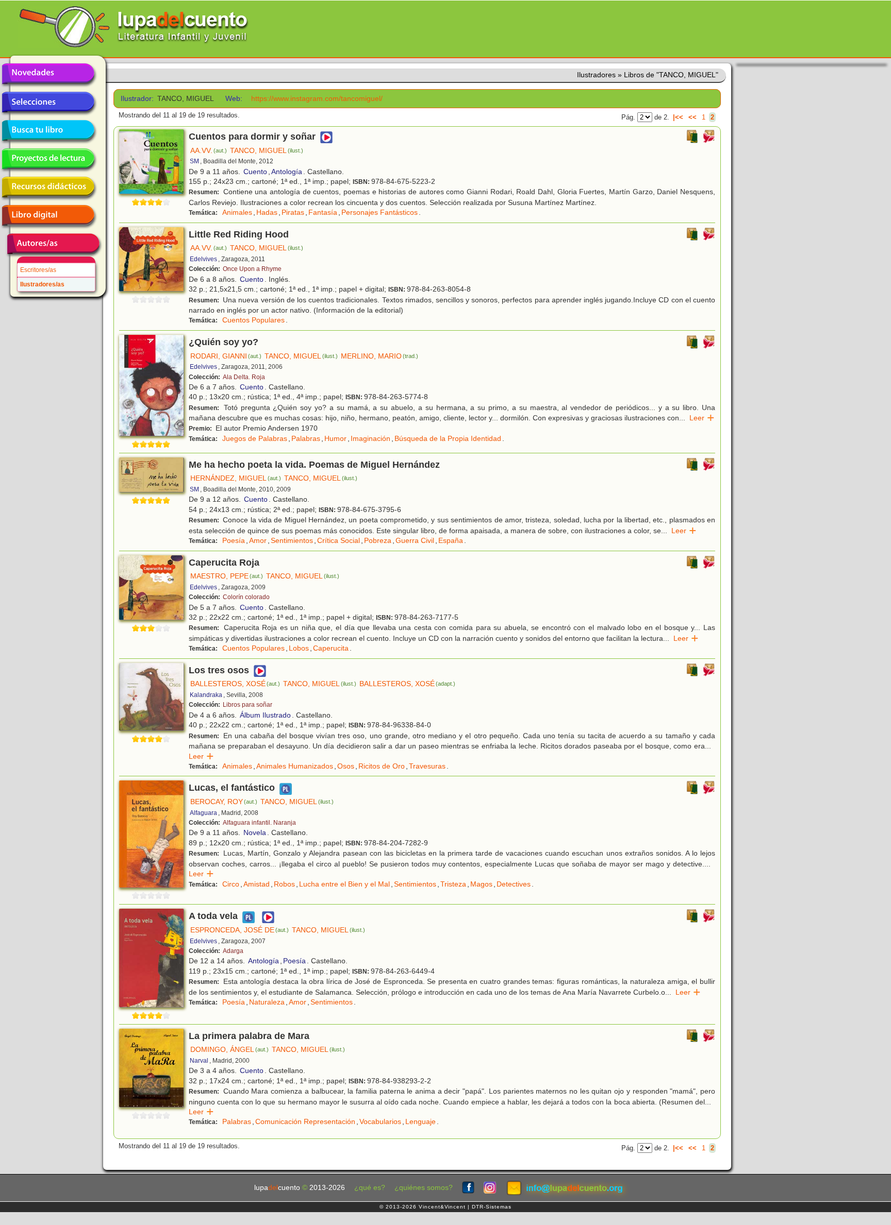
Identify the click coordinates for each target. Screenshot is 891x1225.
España (450, 540)
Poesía (233, 540)
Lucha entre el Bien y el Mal (344, 884)
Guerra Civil (414, 540)
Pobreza (377, 540)
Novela (254, 832)
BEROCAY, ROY (223, 801)
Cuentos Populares (253, 320)
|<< (678, 117)
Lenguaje (420, 1121)
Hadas (266, 212)
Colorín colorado (246, 597)
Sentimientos (292, 540)
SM (194, 161)
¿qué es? (369, 1188)
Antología (286, 171)
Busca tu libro (48, 130)
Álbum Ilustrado (265, 715)
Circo (230, 884)
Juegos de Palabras (254, 438)
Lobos (299, 648)
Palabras (305, 438)
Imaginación (370, 438)
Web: (233, 99)
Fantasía (322, 212)
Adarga (233, 951)
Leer (702, 418)
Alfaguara (203, 812)
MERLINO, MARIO (379, 356)
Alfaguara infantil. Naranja (259, 822)
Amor (258, 540)
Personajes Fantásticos (379, 212)
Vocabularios (380, 1121)
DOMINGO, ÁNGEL (229, 1049)
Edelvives (203, 259)
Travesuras (427, 766)
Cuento (255, 171)
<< (692, 117)
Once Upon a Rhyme (252, 269)
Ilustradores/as (42, 284)
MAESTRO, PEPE (226, 576)
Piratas (293, 212)
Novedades (48, 73)
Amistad (256, 884)
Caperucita (331, 648)
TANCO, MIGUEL (266, 150)
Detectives (514, 884)
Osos (345, 766)
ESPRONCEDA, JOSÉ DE (239, 930)
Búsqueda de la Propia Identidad (447, 438)
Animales (237, 212)
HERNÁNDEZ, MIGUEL (235, 478)
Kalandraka (206, 695)
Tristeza (453, 884)
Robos (284, 884)
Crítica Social (338, 540)
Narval (199, 1060)
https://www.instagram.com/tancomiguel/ (317, 99)
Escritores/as (38, 270)
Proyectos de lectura (48, 158)
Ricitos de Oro (381, 766)
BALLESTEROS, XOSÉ (235, 683)
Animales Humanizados (294, 766)
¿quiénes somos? (423, 1188)
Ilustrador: (135, 99)
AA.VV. (208, 150)
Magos (481, 884)
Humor (335, 438)
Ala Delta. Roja (244, 377)
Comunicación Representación (305, 1121)
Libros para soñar (247, 704)
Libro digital (48, 215)
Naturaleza (267, 1002)
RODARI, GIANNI (225, 356)
